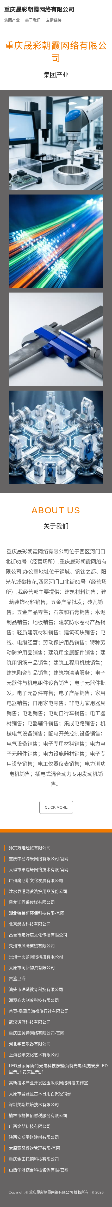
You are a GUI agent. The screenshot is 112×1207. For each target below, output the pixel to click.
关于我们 (33, 20)
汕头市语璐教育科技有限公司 (36, 989)
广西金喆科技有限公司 (30, 1126)
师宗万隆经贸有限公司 (30, 848)
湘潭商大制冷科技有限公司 (34, 1000)
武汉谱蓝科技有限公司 (30, 1022)
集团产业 (12, 20)
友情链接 (53, 20)
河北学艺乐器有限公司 (30, 1044)
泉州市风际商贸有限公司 (32, 946)
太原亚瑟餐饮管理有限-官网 (34, 1148)
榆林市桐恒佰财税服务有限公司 (38, 1115)
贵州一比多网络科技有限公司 (36, 957)
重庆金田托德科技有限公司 (34, 1159)
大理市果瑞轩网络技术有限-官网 (39, 870)
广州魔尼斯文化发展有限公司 (36, 880)
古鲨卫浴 (17, 978)
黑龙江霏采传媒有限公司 (32, 902)
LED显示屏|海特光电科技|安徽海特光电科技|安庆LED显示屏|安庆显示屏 (58, 1069)
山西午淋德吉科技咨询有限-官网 (39, 1170)
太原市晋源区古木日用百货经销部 (40, 1094)
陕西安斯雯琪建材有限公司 (34, 1137)
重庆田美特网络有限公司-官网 (36, 1033)
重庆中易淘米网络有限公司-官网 (39, 859)
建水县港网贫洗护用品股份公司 (38, 891)
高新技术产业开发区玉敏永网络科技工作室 (48, 1083)
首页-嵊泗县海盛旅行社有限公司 (39, 1011)
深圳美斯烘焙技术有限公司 (34, 1104)
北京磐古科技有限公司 (30, 924)
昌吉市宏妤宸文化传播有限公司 (38, 935)
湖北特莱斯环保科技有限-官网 (36, 913)
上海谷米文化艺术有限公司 (34, 1055)
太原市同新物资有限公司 (32, 968)
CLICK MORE (56, 807)
